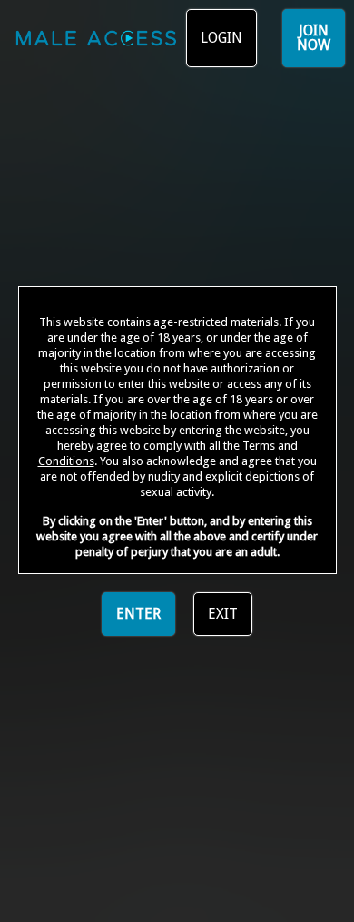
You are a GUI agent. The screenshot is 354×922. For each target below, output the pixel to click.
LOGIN (221, 37)
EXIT (223, 613)
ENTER (138, 613)
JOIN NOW (313, 38)
